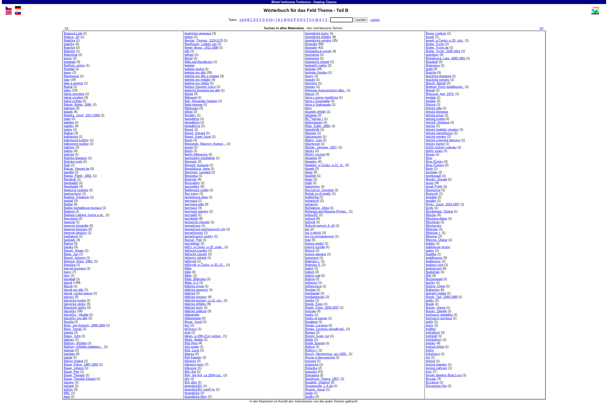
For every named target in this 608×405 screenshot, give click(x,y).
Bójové (310, 250)
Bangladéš (71, 186)
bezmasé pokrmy (196, 211)
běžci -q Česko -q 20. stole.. (204, 247)
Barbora (69, 211)
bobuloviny (312, 186)
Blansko (310, 133)
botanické (311, 364)
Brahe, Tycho (435, 44)
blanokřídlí (312, 129)
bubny (430, 250)
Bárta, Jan (71, 254)
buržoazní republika (439, 314)
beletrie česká (194, 69)
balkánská (71, 136)
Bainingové (71, 76)
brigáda (431, 97)
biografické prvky (317, 33)
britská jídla (434, 108)
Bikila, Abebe (194, 339)
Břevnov (431, 236)
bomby (309, 300)
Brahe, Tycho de (437, 47)
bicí (187, 325)
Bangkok (70, 179)
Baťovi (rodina (73, 361)
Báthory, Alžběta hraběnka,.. (83, 346)
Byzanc (431, 379)
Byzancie (432, 382)
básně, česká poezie (78, 293)
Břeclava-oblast (436, 218)
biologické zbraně (317, 62)
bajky (67, 90)
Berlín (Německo (196, 154)
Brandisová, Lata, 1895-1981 (445, 58)
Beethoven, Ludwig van (201, 44)
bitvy (308, 108)
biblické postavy (196, 297)
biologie (310, 69)
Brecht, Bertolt (436, 83)
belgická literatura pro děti (202, 90)
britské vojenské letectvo (443, 140)
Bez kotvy (192, 193)
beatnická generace (198, 33)
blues (309, 179)
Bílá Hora (191, 343)
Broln (429, 168)
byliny (430, 350)
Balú (67, 165)
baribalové (71, 236)
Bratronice (433, 65)
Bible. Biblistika (195, 279)
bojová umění (314, 243)
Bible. (188, 275)
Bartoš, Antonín (75, 257)
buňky (430, 300)
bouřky (309, 396)
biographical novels (318, 51)
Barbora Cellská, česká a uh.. (84, 215)
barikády (70, 240)
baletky (69, 126)
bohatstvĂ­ (312, 200)
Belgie (189, 94)
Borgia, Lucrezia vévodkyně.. (325, 329)
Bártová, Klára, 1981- (78, 261)
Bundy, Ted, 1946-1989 (441, 297)
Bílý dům (191, 382)
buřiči (429, 322)
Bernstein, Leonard (197, 172)
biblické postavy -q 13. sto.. (204, 300)
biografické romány (318, 40)
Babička (69, 40)
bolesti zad (312, 275)
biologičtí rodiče (316, 65)
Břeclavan (433, 222)
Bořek (309, 339)
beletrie (190, 65)
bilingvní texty (194, 364)
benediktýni (192, 126)
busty (429, 325)
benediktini (192, 119)
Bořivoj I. (311, 350)
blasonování (313, 136)
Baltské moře (73, 161)
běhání (189, 55)
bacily (68, 58)
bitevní (309, 94)
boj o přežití (313, 233)
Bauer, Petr (71, 371)
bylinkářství (434, 339)
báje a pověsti (73, 83)
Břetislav (432, 229)
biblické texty (194, 307)
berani (189, 147)
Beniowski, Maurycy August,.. (205, 144)
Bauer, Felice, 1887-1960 (81, 364)
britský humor (435, 144)
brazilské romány (437, 79)
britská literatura (437, 111)
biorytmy (311, 83)
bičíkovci (191, 329)
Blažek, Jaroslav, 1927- (321, 147)
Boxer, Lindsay (436, 33)
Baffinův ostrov (74, 65)
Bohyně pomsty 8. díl (320, 225)
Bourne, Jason (315, 389)
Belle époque (193, 104)
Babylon (69, 47)
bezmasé (191, 208)
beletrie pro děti (195, 72)
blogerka (311, 158)
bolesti (309, 272)
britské (430, 126)
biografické (192, 393)
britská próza (435, 115)
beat (67, 396)
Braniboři (432, 62)
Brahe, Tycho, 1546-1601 (443, 51)
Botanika (311, 368)
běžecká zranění (196, 250)
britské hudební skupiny (442, 129)
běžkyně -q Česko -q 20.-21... (205, 265)
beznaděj (191, 215)
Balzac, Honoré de (76, 168)
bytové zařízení (436, 368)
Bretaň (430, 90)
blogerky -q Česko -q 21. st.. (324, 165)
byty (429, 371)
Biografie (311, 44)
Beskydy (191, 179)
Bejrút (189, 58)
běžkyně (190, 261)
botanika (311, 371)
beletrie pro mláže (197, 83)
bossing (310, 361)
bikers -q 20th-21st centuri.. (203, 336)
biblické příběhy (195, 304)
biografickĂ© (193, 386)
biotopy (310, 87)
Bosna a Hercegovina (320, 357)
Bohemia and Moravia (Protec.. (326, 211)
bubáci (430, 243)
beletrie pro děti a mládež (202, 76)
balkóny (69, 147)
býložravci (433, 354)
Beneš (189, 129)
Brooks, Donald (436, 179)
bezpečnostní (194, 233)
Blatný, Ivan (313, 140)
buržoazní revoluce (439, 318)
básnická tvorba (75, 300)
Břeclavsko (433, 225)
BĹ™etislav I (314, 119)
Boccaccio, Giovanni (319, 190)
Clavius (331, 2)
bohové (310, 218)
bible (188, 272)
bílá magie (192, 346)
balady (68, 111)
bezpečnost (192, 225)
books (309, 314)
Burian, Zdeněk (436, 311)
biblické (190, 293)
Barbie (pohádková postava (82, 208)
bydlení (431, 329)
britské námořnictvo (439, 133)
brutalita (431, 197)
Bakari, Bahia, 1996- (78, 104)
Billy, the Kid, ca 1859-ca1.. (204, 375)
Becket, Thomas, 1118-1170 (204, 40)
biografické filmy (196, 396)
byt (428, 357)
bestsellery (192, 186)
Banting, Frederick (76, 197)
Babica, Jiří (72, 37)
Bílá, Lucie (192, 350)
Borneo (310, 332)
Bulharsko (433, 290)
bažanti (69, 386)
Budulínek (433, 272)
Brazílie (431, 72)
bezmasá (191, 200)
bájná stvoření (73, 97)
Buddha (431, 254)
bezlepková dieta (196, 197)
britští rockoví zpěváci (441, 147)
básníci (69, 297)
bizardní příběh (315, 111)
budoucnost (434, 268)
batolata (69, 354)
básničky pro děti (75, 318)
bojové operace (315, 254)
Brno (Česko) (435, 165)
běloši (189, 111)
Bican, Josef (193, 322)
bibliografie (192, 314)
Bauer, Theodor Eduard (79, 379)
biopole (310, 79)
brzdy (429, 208)
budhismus (433, 261)
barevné (69, 222)
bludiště (310, 176)
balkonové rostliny (76, 144)
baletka (69, 122)
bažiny (68, 389)
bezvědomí (192, 243)
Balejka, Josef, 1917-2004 (82, 115)
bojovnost (311, 257)
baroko (68, 247)
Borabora (311, 322)
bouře (309, 393)
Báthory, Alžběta (75, 343)
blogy (309, 172)
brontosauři (433, 176)
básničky (70, 311)
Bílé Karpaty (193, 357)
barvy (67, 272)
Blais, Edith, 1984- (318, 126)
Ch (271, 20)
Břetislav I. (433, 233)
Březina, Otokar (436, 240)
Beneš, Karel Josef (198, 136)
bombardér (312, 293)
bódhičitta (311, 197)
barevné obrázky (75, 233)
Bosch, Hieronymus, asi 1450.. (326, 354)
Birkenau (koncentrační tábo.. (325, 90)
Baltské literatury (75, 158)
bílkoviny (191, 368)
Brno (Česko (434, 161)
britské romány (436, 136)
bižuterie (311, 115)
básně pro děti (73, 290)
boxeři (430, 37)
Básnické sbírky (75, 307)
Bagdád (69, 69)
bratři (429, 69)
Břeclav (431, 215)
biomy (309, 76)
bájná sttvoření (74, 94)
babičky (69, 44)
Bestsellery (192, 183)
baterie (68, 332)
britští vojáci (434, 151)
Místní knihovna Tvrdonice (291, 2)
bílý (187, 379)
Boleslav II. (313, 265)
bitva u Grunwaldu (317, 101)
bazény (69, 382)
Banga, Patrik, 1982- (78, 176)
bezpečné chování (197, 222)
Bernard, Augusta (197, 165)
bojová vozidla (315, 247)
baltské (69, 154)
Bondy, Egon (314, 304)
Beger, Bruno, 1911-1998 (201, 47)
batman (69, 350)
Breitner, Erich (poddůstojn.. (445, 87)
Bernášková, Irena (197, 168)
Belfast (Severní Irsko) (200, 87)
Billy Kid (190, 371)
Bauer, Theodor (74, 375)
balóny (68, 151)
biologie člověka (316, 72)
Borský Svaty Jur (317, 336)
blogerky (311, 161)
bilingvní (190, 361)
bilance (189, 354)
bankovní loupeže (76, 190)
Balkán (68, 133)
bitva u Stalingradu (318, 104)
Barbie (68, 204)
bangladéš (71, 183)
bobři (308, 183)
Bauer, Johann (74, 368)
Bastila (68, 322)
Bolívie (310, 279)
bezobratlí (191, 218)
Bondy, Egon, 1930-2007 (322, 307)
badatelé (70, 62)
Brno (429, 158)
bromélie (431, 172)
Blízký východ (315, 154)
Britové (431, 104)
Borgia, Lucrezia (316, 325)
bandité (69, 172)
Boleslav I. (312, 261)
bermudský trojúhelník (200, 158)
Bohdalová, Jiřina (317, 208)
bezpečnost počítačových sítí (205, 229)
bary (67, 275)
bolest (309, 268)
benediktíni (192, 122)
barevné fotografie (76, 225)
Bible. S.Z (191, 282)
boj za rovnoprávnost (319, 236)
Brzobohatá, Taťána (439, 211)
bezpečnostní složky (199, 236)
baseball (69, 279)
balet (67, 119)
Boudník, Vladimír (317, 382)
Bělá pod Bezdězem (198, 62)
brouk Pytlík (434, 186)
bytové (430, 361)
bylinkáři (431, 336)
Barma (68, 243)
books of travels (316, 318)
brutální (431, 200)
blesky (309, 151)
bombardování (315, 297)
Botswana (312, 375)
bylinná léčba (435, 346)
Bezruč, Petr (193, 240)
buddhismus (434, 257)
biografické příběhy (318, 37)
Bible (188, 268)
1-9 (241, 20)
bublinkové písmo (438, 247)
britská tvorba (435, 119)
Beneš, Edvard (195, 133)
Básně (68, 286)
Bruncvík (432, 193)
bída (187, 332)
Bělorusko (191, 108)
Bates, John (72, 336)
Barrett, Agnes (74, 250)
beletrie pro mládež (198, 79)
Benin (188, 140)
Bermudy (191, 161)
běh (187, 51)
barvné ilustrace (75, 268)
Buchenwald (434, 279)
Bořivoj (310, 346)
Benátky (190, 115)
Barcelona (71, 218)
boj (307, 229)
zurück (375, 20)
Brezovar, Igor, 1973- (440, 94)
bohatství (311, 204)
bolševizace (313, 286)
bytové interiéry (436, 364)
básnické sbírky (75, 304)
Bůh (428, 275)
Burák (430, 304)
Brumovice (433, 190)
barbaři (68, 200)
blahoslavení (314, 122)
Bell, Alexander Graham (201, 101)
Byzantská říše (436, 386)
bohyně (310, 222)
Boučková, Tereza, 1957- (322, 379)
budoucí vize (434, 265)
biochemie (312, 55)
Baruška (69, 265)
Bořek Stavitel (315, 343)
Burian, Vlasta (435, 307)
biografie (311, 47)
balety (68, 129)
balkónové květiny (76, 140)
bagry (67, 72)
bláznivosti (312, 144)
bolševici (311, 282)
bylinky (431, 343)
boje (308, 240)
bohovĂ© (311, 215)
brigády (431, 101)
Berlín (189, 151)
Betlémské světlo (197, 190)
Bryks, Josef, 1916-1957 (443, 204)
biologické (312, 58)
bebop (189, 37)
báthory (69, 339)
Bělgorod (191, 97)
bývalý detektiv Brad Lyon (444, 375)
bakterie (69, 108)
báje (67, 79)
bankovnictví (72, 193)
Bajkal (68, 87)
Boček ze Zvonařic (318, 193)
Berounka (191, 176)
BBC (67, 393)
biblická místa (194, 286)
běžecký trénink (195, 257)
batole (68, 357)
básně (68, 282)
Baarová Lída (73, 33)
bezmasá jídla (194, 204)
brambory (432, 55)
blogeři (309, 168)
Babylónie (70, 55)
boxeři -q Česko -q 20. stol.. (445, 40)
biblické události (196, 311)
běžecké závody (196, 254)
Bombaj (310, 290)
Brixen (430, 154)
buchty (430, 282)
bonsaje (310, 311)
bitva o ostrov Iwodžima (321, 97)
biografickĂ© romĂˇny (200, 389)
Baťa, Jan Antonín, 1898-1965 (84, 325)
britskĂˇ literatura (437, 122)
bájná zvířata (73, 101)
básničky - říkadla (76, 314)
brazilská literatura (438, 76)
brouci (430, 183)
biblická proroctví (196, 290)
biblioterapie (193, 318)
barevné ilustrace (75, 229)
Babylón (69, 51)
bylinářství (433, 332)
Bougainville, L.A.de (319, 386)
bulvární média (436, 293)
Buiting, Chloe (435, 286)
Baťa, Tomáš (73, 329)
